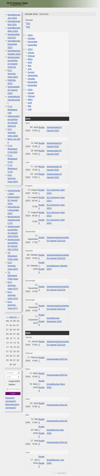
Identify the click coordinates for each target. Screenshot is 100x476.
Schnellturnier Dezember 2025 (14, 44)
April (30, 62)
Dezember (32, 45)
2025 (30, 49)
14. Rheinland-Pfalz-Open (13, 255)
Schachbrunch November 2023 (14, 210)
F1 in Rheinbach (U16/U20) (13, 148)
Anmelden (13, 393)
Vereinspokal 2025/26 (57, 359)
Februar (31, 55)
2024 (30, 35)
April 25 (13, 317)
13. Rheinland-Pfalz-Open (13, 275)
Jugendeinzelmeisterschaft (14, 99)
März (30, 59)
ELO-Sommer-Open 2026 (13, 132)
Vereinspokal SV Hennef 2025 (14, 89)
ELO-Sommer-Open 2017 (13, 305)
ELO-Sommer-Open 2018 (13, 295)
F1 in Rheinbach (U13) (12, 158)
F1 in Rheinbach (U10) (12, 168)
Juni (30, 69)
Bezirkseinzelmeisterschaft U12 (14, 219)
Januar (31, 52)
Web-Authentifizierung (14, 389)
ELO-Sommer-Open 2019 (13, 285)
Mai (29, 65)
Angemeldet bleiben (14, 383)
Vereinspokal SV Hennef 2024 (14, 200)
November (32, 41)
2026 (30, 89)
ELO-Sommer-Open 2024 (13, 178)
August (31, 72)
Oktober (31, 38)
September (33, 75)
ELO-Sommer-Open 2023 (13, 265)
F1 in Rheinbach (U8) (12, 109)
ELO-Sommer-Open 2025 (13, 73)
